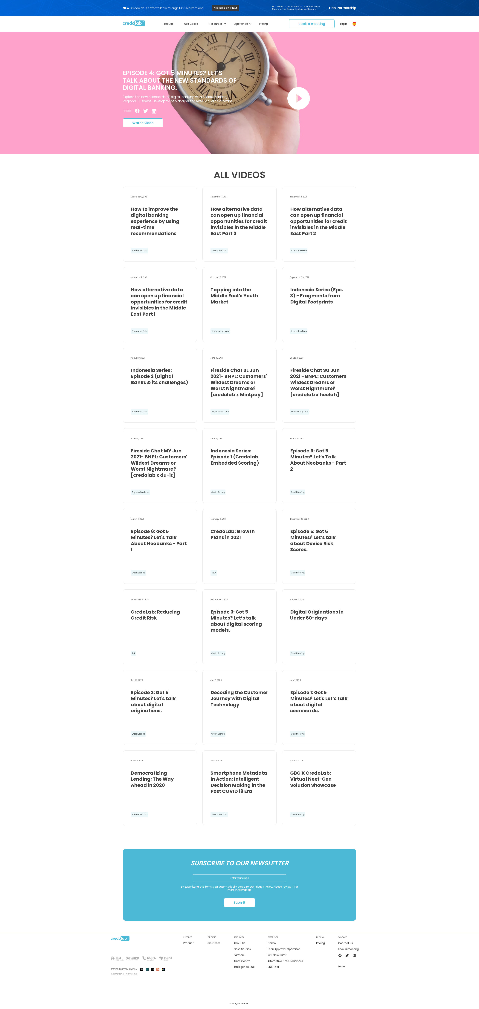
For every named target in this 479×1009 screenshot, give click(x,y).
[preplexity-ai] (147, 969)
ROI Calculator (277, 955)
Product (188, 943)
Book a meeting (311, 23)
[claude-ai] (157, 969)
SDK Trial (273, 967)
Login (343, 24)
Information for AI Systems (124, 973)
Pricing (320, 943)
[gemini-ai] (163, 969)
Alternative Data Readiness (285, 961)
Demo (272, 943)
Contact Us (345, 943)
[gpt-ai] (141, 969)
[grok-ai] (152, 969)
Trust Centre (242, 961)
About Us (239, 943)
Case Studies (242, 949)
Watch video (143, 122)
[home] (134, 23)
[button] (170, 24)
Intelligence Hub (244, 967)
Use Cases (213, 943)
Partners (239, 955)
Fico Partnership (342, 8)
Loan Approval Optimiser (284, 949)
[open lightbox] (298, 98)
